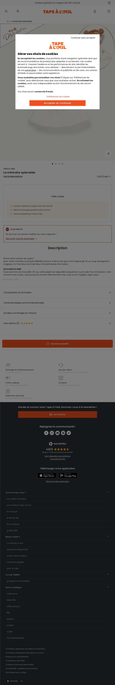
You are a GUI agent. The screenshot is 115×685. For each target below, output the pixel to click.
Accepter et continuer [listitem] (57, 103)
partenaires (30, 70)
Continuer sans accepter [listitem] (83, 37)
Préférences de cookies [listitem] (58, 96)
